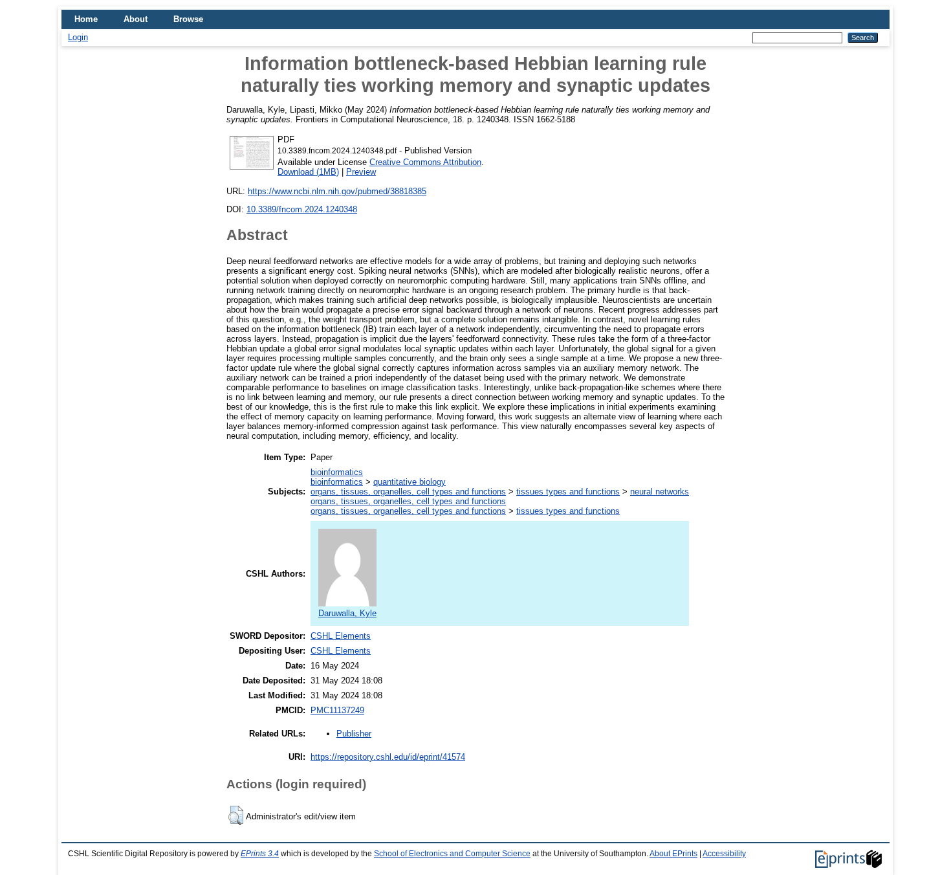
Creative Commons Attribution (425, 162)
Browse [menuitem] (188, 19)
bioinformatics (337, 472)
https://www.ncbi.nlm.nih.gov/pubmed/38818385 (337, 191)
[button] (235, 815)
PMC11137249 (337, 710)
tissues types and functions (568, 491)
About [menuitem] (136, 19)
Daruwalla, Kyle (347, 613)
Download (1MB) (308, 172)
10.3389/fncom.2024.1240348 (301, 209)
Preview (361, 172)
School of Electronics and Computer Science (452, 854)
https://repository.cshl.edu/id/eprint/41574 (388, 757)
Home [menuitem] (86, 19)
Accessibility (724, 854)
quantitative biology (409, 482)
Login (78, 37)
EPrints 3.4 (260, 854)
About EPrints (673, 854)
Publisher (353, 733)
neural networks (659, 491)
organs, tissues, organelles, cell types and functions (408, 491)
